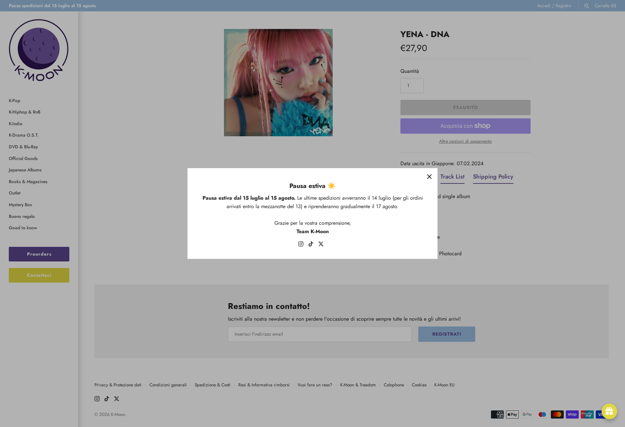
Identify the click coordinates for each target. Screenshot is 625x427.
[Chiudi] (429, 176)
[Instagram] (300, 245)
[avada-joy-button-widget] (609, 411)
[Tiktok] (310, 245)
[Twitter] (321, 245)
